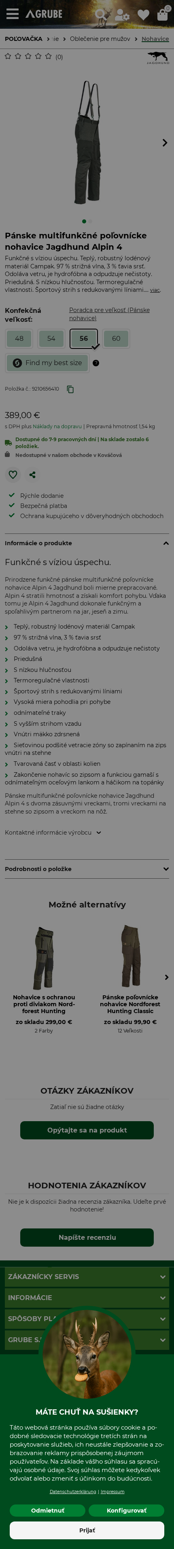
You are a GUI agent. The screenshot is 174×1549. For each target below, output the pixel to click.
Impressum (113, 1491)
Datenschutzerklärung (73, 1491)
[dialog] (87, 774)
